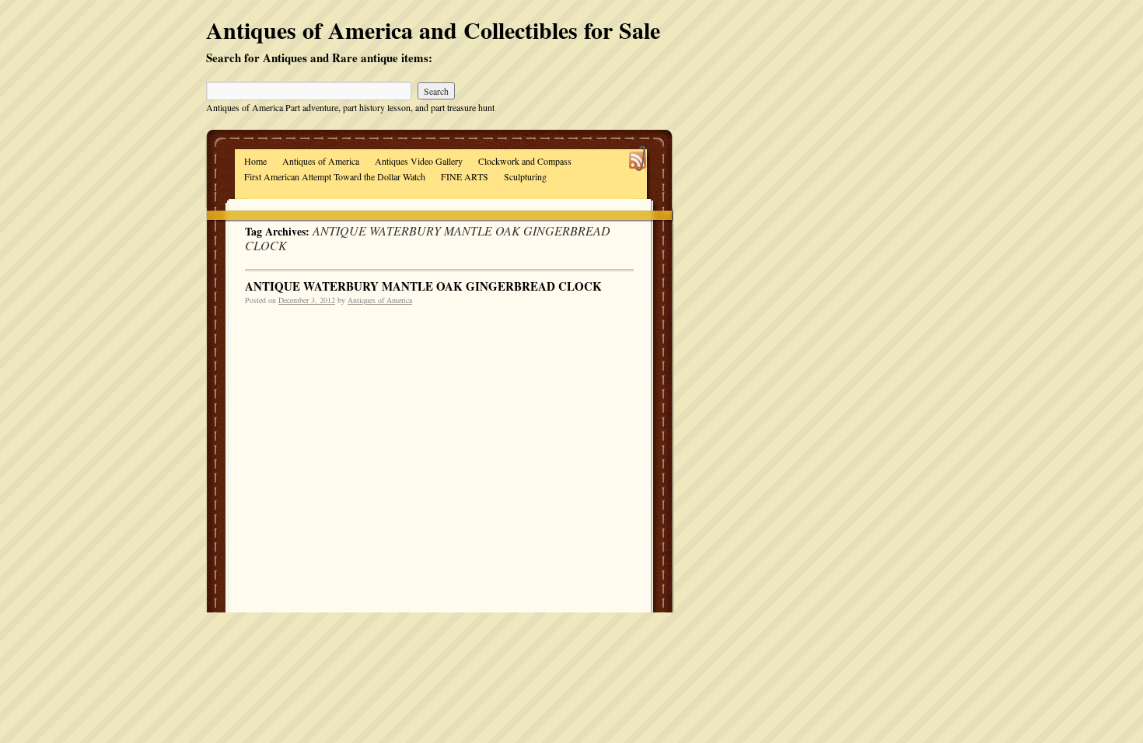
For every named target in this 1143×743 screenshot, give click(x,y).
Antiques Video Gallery (419, 161)
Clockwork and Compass (525, 161)
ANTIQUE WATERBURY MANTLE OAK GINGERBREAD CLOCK (423, 286)
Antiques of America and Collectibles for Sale (433, 29)
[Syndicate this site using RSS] (638, 160)
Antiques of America (320, 161)
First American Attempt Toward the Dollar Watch (334, 176)
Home (255, 161)
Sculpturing (525, 176)
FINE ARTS (464, 176)
